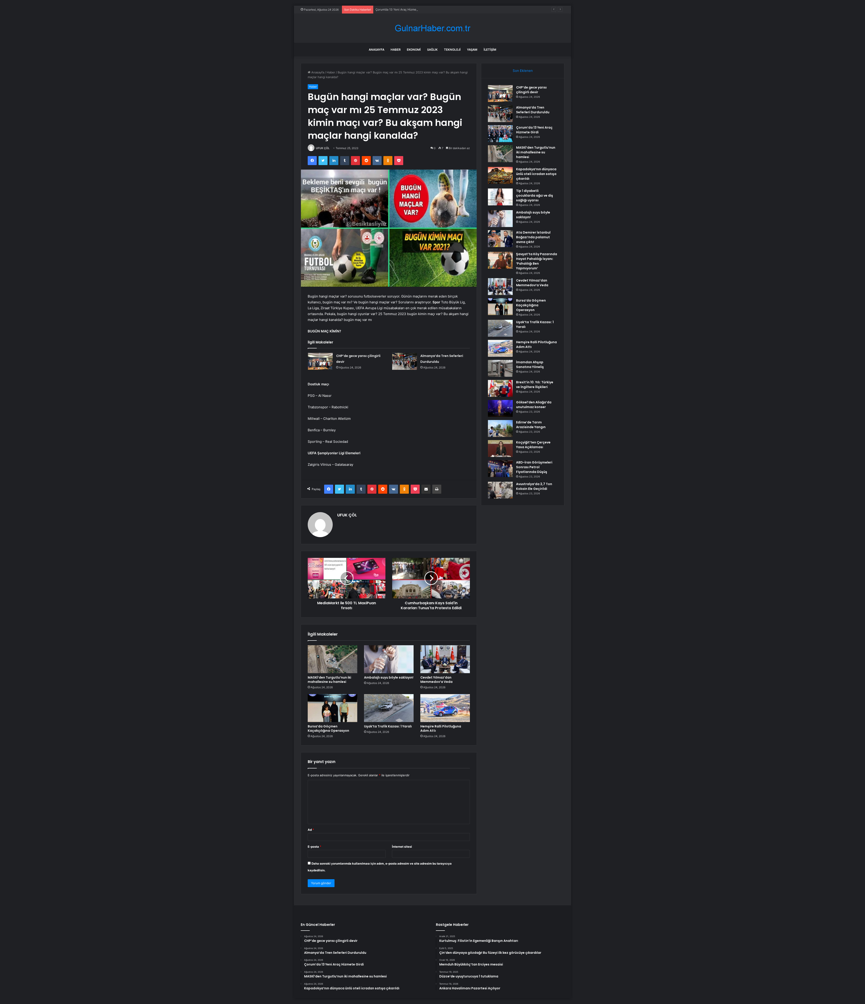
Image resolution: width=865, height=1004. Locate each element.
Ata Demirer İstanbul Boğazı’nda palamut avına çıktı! (533, 237)
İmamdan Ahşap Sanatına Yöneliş (530, 364)
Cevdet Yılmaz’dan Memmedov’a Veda (436, 679)
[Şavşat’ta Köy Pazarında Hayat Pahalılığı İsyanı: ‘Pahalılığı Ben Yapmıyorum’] (500, 260)
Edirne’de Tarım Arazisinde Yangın (531, 424)
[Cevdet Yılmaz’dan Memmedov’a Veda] (445, 659)
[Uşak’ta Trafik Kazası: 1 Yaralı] (389, 708)
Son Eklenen (523, 70)
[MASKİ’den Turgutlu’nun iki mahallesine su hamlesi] (332, 659)
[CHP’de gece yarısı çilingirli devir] (320, 361)
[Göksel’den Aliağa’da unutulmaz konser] (500, 408)
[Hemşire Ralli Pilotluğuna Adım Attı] (445, 708)
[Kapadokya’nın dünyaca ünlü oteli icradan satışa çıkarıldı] (500, 175)
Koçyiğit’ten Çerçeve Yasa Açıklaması (533, 444)
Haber (396, 49)
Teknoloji (452, 49)
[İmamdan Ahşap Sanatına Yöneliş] (500, 368)
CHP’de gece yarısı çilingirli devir (531, 89)
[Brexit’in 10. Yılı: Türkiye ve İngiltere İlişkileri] (500, 388)
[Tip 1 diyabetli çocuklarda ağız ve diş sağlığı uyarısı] (500, 197)
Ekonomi (414, 49)
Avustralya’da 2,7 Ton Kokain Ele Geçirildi (534, 486)
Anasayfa (376, 49)
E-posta (314, 846)
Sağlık (432, 49)
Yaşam (472, 49)
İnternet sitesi (402, 846)
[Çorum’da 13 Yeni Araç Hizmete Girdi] (500, 133)
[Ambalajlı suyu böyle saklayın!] (389, 659)
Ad (311, 829)
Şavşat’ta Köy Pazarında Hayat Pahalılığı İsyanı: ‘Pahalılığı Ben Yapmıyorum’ (536, 261)
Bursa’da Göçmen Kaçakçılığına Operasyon (328, 728)
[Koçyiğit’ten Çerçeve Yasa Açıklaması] (500, 448)
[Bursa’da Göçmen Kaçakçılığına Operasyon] (332, 708)
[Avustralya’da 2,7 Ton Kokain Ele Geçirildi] (500, 490)
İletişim (490, 49)
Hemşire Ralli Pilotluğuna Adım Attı (440, 728)
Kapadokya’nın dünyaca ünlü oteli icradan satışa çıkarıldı (536, 174)
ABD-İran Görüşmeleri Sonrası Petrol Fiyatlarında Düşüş (534, 467)
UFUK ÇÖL (323, 148)
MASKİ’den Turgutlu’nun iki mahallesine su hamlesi (329, 679)
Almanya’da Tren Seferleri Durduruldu (532, 109)
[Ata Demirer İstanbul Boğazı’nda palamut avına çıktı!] (500, 238)
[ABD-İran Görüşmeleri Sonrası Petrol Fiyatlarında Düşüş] (500, 468)
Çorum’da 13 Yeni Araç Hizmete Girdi (401, 9)
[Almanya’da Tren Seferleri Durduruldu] (404, 361)
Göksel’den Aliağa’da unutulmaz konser (533, 404)
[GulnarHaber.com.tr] (432, 28)
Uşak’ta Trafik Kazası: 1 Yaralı (388, 726)
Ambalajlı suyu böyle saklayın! (388, 677)
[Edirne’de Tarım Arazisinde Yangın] (500, 428)
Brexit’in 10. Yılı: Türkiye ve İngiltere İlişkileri (534, 384)
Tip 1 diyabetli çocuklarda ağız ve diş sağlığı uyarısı (534, 195)
